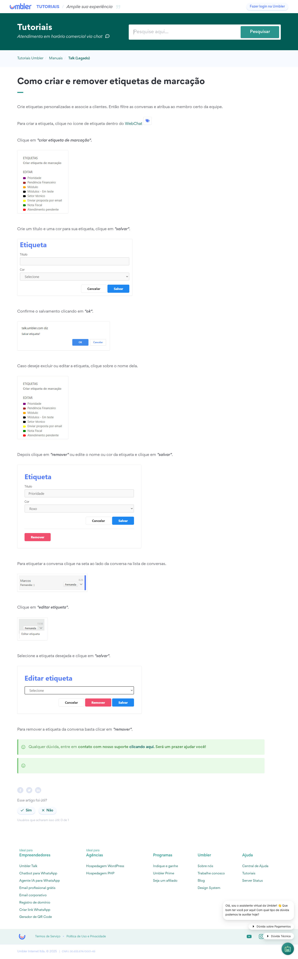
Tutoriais (47, 7)
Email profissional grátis (37, 888)
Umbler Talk (28, 866)
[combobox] (205, 32)
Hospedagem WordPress (105, 866)
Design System (209, 888)
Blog (201, 880)
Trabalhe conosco (211, 873)
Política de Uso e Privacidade (86, 936)
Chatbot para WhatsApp (38, 873)
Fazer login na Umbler (267, 6)
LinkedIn (38, 790)
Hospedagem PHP (100, 873)
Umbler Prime (163, 873)
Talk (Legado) (79, 58)
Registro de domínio (34, 902)
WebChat (133, 124)
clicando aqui (141, 747)
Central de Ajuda (255, 866)
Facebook (20, 790)
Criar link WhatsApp (34, 910)
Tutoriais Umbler (30, 58)
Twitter (29, 790)
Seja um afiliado (165, 880)
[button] (26, 810)
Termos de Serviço (47, 936)
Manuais (56, 58)
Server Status (252, 880)
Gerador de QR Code (35, 917)
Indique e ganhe (165, 866)
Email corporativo (33, 895)
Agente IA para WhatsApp (39, 880)
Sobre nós (205, 866)
